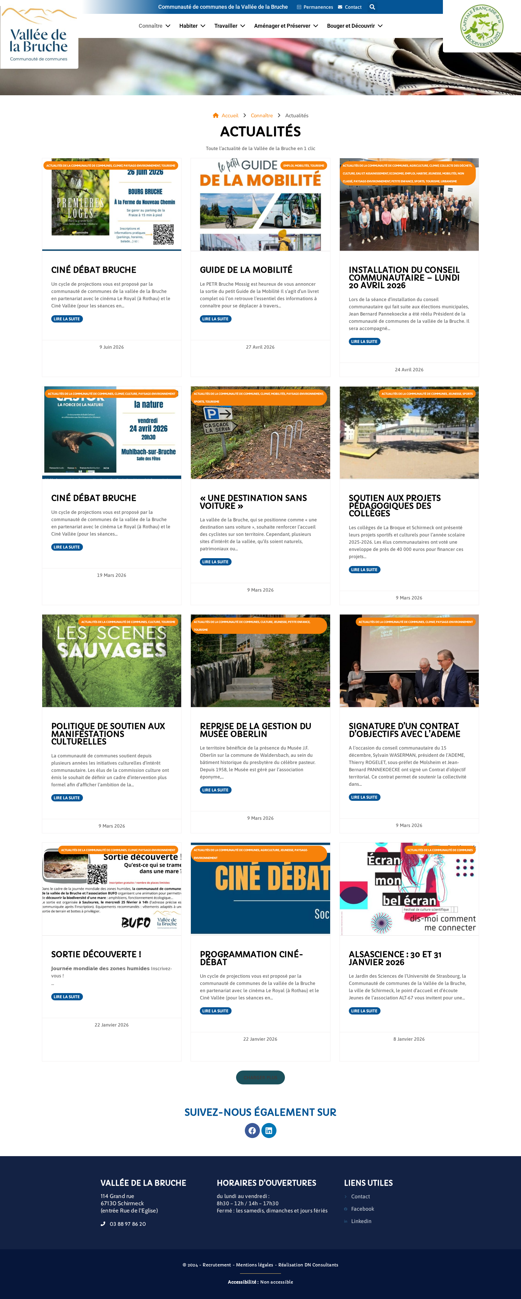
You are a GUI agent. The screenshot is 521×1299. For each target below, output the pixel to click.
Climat (117, 165)
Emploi (288, 165)
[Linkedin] (268, 1130)
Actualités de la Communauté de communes (79, 165)
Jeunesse (434, 173)
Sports (419, 181)
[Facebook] (252, 1130)
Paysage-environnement (142, 165)
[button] (372, 7)
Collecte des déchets (456, 165)
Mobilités (302, 165)
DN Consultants (322, 1265)
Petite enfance (402, 181)
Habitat (421, 173)
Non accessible (260, 1282)
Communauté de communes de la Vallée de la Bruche (223, 7)
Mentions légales (254, 1265)
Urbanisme (449, 181)
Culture (349, 173)
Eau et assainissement (372, 173)
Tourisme (168, 165)
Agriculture (418, 165)
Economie (396, 173)
